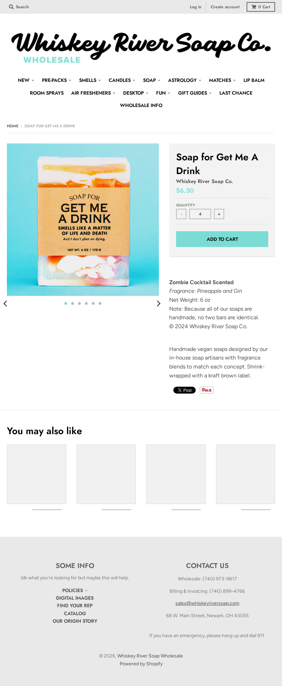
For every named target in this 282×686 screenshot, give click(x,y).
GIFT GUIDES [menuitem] (192, 92)
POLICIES (72, 590)
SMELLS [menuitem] (87, 80)
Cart (264, 7)
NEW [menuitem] (24, 80)
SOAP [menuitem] (149, 80)
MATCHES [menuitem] (220, 80)
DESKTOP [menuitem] (133, 92)
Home (12, 126)
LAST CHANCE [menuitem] (235, 92)
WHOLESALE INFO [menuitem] (141, 105)
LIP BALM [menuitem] (253, 80)
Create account (225, 7)
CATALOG (75, 613)
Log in (196, 7)
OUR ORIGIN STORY (75, 621)
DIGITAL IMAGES (75, 597)
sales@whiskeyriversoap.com (207, 603)
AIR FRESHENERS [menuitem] (91, 92)
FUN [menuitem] (161, 92)
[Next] (158, 303)
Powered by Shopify (141, 664)
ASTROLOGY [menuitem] (182, 80)
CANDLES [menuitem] (120, 80)
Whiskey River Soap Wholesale (150, 656)
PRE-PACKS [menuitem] (54, 80)
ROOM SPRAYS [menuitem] (47, 92)
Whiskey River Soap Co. (204, 181)
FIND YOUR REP (75, 605)
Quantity (185, 205)
